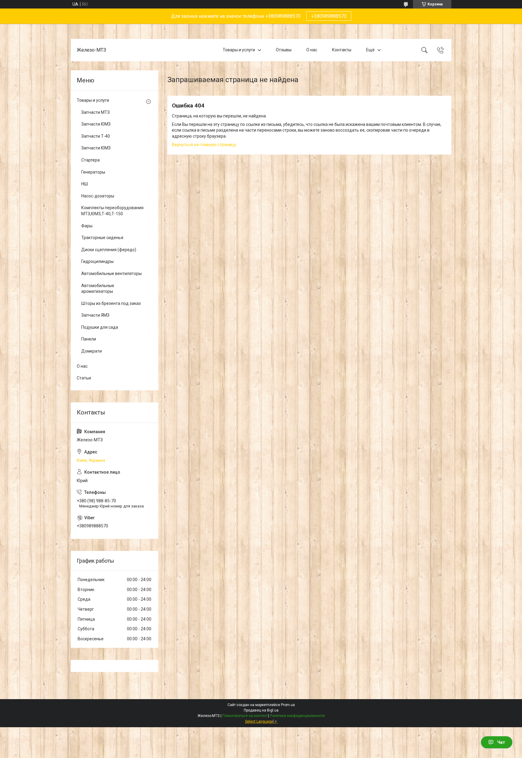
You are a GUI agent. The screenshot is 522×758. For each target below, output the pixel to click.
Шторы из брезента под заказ (111, 303)
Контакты (341, 49)
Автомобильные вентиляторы (111, 273)
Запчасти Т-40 (95, 136)
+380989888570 (328, 16)
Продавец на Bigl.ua (261, 710)
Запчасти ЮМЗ (96, 124)
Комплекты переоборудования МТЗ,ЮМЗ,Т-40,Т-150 (112, 210)
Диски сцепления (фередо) (108, 249)
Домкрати (91, 351)
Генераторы (93, 172)
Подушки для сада (99, 327)
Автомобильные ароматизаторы (97, 288)
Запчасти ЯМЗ (95, 315)
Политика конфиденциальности (297, 716)
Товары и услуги (239, 49)
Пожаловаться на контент (244, 716)
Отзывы (284, 49)
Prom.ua (288, 705)
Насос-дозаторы (97, 195)
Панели (88, 339)
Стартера (90, 160)
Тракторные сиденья (102, 237)
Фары (86, 225)
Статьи (84, 378)
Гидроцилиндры (97, 261)
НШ (84, 183)
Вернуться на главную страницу (204, 144)
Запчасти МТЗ (95, 112)
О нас (311, 49)
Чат (501, 742)
